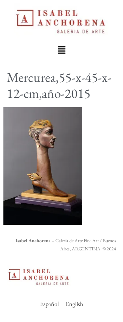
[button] (61, 50)
